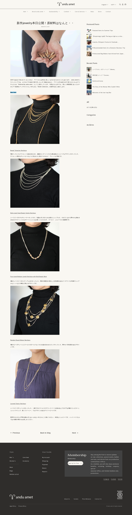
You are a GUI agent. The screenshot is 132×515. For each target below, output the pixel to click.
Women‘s (13, 461)
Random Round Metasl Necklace (20, 340)
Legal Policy (13, 506)
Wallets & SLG (14, 474)
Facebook (113, 479)
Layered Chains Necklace (18, 403)
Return (44, 468)
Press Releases (86, 499)
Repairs (44, 471)
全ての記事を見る (92, 107)
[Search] (120, 4)
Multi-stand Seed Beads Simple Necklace (23, 213)
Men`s (12, 457)
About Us (67, 499)
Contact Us (98, 499)
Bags (11, 471)
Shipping (45, 461)
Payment (45, 464)
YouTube (120, 479)
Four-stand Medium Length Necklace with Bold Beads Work (28, 276)
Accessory (26, 461)
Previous (16, 433)
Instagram (106, 479)
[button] (25, 11)
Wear (11, 467)
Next (74, 433)
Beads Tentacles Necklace (18, 150)
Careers (76, 499)
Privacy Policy (22, 506)
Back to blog (45, 433)
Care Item (26, 457)
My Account (46, 457)
